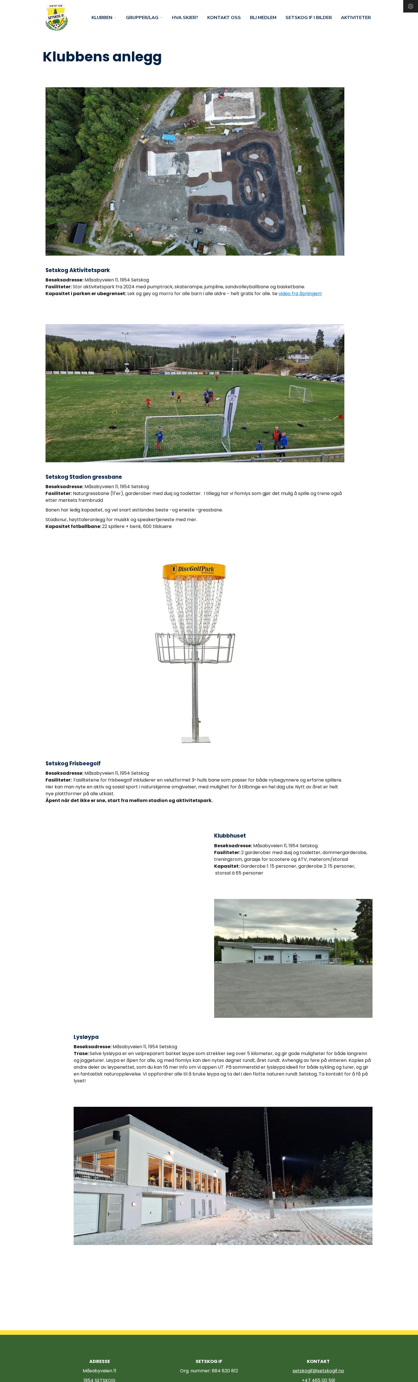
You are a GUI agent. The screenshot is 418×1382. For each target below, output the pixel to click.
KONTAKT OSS (224, 17)
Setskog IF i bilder (308, 17)
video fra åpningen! (300, 293)
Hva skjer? (185, 17)
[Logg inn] (410, 6)
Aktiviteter (356, 17)
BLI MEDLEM (263, 17)
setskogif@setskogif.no (318, 1371)
